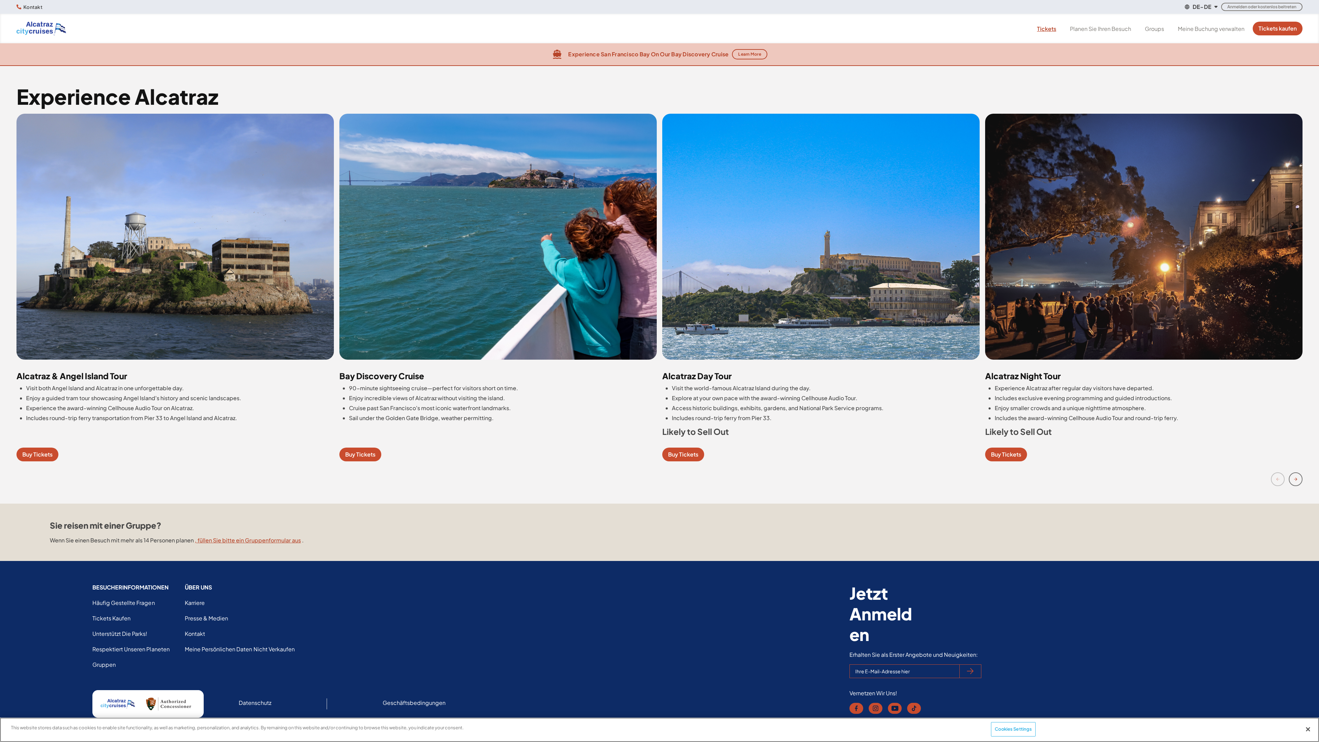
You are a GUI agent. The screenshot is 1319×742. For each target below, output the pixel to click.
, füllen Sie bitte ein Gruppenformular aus (248, 540)
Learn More (749, 54)
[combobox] (1201, 6)
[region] (659, 730)
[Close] (1308, 729)
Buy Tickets (37, 454)
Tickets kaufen (1278, 28)
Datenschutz (255, 702)
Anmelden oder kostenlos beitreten (1261, 6)
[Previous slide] (1278, 479)
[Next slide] (1296, 479)
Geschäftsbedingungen (414, 702)
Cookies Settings (1013, 729)
